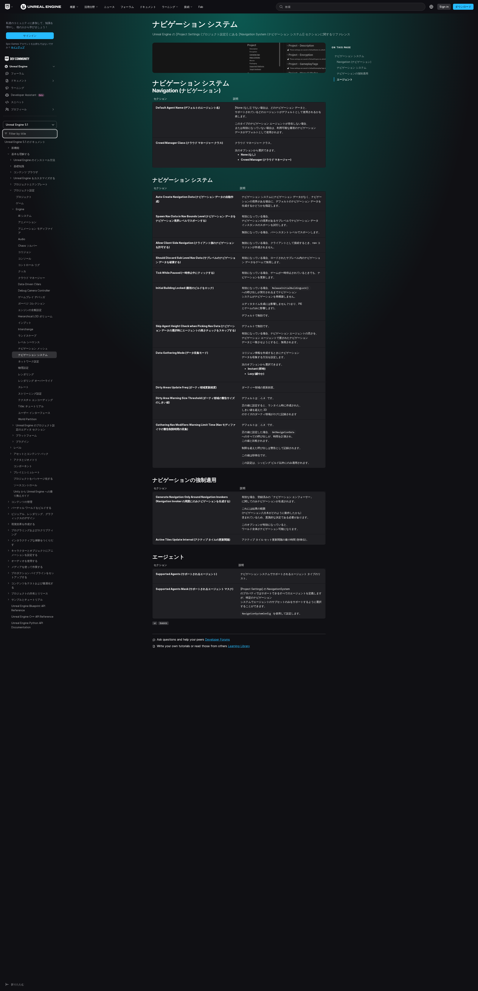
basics (163, 623)
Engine (20, 209)
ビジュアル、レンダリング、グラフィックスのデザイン (32, 516)
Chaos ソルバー (27, 245)
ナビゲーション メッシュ (33, 348)
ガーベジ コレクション (31, 303)
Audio (21, 239)
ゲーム (20, 203)
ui (155, 623)
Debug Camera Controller (34, 290)
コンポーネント (23, 466)
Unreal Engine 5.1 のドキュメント (25, 141)
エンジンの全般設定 (30, 310)
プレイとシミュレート (27, 472)
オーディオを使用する (24, 560)
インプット (24, 322)
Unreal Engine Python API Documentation (27, 625)
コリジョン (24, 252)
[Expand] (8, 147)
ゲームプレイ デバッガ (31, 297)
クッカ (22, 271)
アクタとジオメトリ (25, 459)
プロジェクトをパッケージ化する (33, 478)
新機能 (15, 147)
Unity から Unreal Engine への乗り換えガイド (33, 493)
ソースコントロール (25, 485)
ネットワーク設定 (28, 361)
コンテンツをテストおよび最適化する (32, 585)
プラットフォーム (26, 435)
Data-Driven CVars (29, 284)
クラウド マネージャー (31, 277)
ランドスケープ (27, 335)
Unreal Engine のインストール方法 (34, 160)
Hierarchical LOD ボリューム (35, 316)
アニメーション (27, 222)
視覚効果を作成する (23, 524)
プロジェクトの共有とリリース (29, 593)
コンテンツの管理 (21, 501)
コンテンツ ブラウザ (26, 172)
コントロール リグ (29, 264)
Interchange (25, 329)
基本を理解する (20, 154)
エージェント (345, 79)
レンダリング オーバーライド (35, 380)
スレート (23, 387)
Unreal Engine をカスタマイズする (34, 178)
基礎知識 (19, 166)
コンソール (24, 258)
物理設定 (23, 367)
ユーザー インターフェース (34, 412)
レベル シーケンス (29, 342)
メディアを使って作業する (27, 566)
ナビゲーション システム (349, 56)
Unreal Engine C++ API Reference (32, 616)
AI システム (25, 215)
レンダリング (26, 374)
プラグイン (22, 441)
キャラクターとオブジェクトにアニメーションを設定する (32, 552)
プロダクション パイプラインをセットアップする (32, 575)
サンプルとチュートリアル (27, 599)
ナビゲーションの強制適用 (352, 73)
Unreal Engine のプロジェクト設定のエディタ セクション (35, 427)
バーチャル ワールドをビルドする (31, 507)
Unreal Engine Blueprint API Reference (28, 608)
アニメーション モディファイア (35, 230)
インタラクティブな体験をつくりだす (32, 542)
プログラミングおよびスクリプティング (32, 532)
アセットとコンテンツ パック (31, 453)
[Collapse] (8, 153)
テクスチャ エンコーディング (35, 399)
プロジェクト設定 (24, 190)
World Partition (27, 419)
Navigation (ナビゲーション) (354, 61)
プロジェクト (24, 196)
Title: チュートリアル (31, 406)
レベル (17, 447)
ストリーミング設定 (30, 393)
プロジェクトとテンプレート (31, 184)
